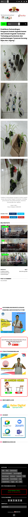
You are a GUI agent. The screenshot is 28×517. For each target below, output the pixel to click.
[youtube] (24, 1)
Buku (7, 470)
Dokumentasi (11, 42)
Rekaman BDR (5, 479)
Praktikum (19, 476)
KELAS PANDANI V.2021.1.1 (14, 490)
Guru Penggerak (17, 473)
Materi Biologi (5, 476)
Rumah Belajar (14, 479)
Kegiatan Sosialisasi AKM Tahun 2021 (12, 249)
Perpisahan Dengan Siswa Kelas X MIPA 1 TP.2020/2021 (13, 262)
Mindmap (12, 476)
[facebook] (17, 1)
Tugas (12, 481)
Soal (20, 479)
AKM (3, 240)
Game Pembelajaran (7, 473)
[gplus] (21, 1)
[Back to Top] (14, 515)
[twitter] (19, 1)
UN (16, 481)
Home (3, 24)
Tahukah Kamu (5, 481)
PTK (24, 476)
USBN (20, 481)
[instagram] (26, 1)
